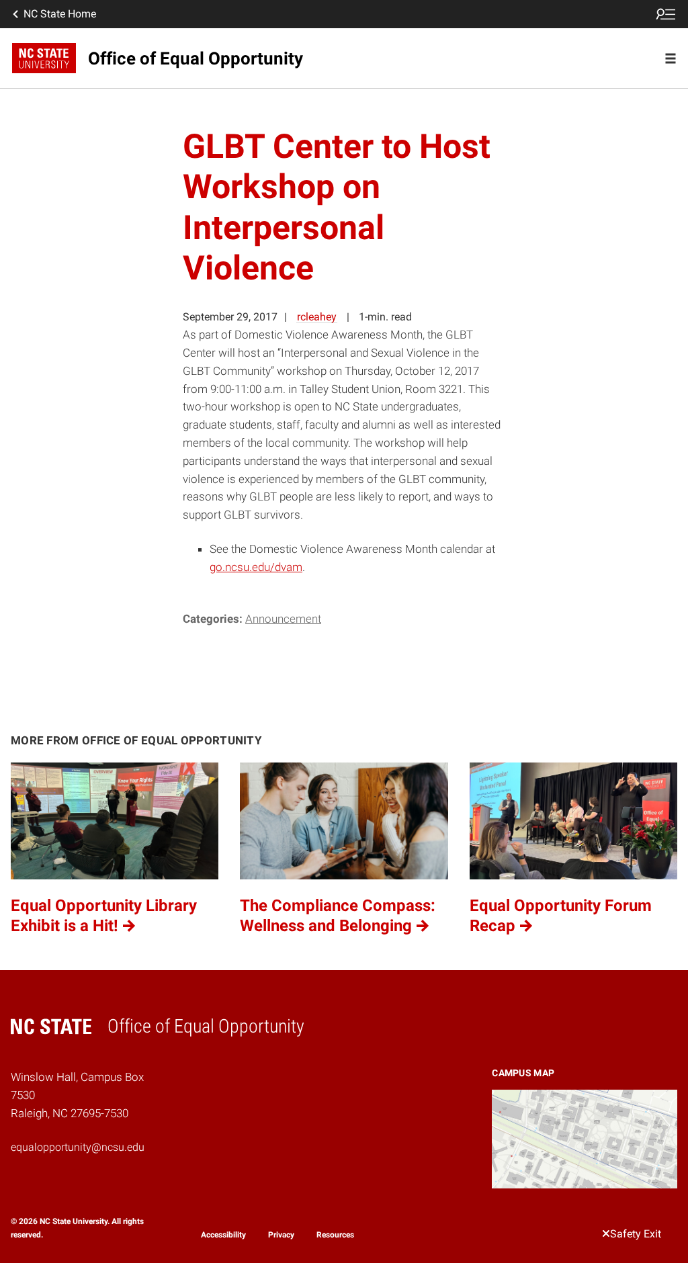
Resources (335, 1234)
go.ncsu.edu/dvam (256, 567)
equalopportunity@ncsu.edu (77, 1147)
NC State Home (60, 13)
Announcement (283, 618)
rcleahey (317, 316)
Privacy (281, 1234)
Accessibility (223, 1234)
